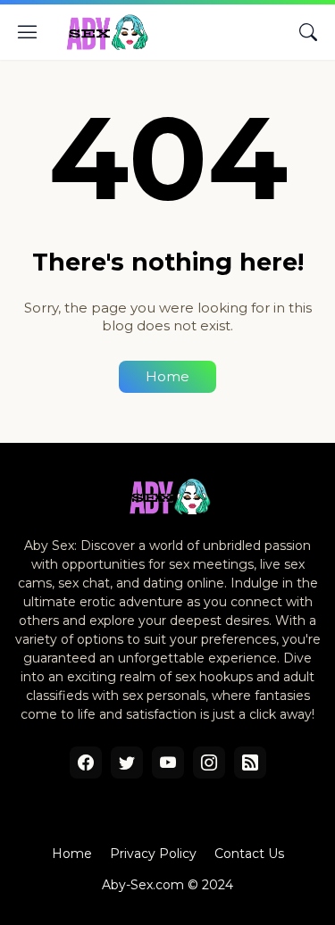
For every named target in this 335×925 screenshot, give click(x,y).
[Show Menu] (27, 32)
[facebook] (86, 762)
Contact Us (249, 854)
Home (167, 376)
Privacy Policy (153, 854)
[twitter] (127, 762)
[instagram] (209, 762)
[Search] (308, 32)
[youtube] (168, 762)
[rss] (250, 762)
